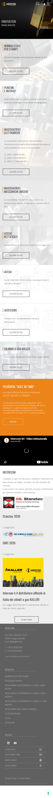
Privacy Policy (10, 778)
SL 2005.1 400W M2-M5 (14, 154)
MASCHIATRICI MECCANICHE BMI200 (16, 190)
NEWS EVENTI (11, 760)
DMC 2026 (9, 542)
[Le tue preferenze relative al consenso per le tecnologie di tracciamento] (48, 793)
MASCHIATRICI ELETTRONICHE (12, 131)
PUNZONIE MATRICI (9, 89)
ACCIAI (8, 272)
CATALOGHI (10, 749)
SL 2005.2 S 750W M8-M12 (15, 161)
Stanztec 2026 (11, 516)
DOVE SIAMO (10, 765)
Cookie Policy (24, 778)
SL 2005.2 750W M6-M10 (15, 158)
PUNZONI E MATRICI (13, 681)
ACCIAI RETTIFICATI (11, 235)
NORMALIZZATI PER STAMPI (12, 47)
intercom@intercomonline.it (17, 656)
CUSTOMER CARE (12, 754)
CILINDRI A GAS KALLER (17, 348)
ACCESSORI (10, 310)
